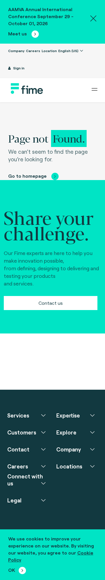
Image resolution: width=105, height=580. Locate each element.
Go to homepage (27, 176)
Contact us (50, 303)
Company (16, 51)
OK (11, 570)
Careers (33, 51)
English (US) (68, 51)
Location (49, 51)
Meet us (18, 33)
